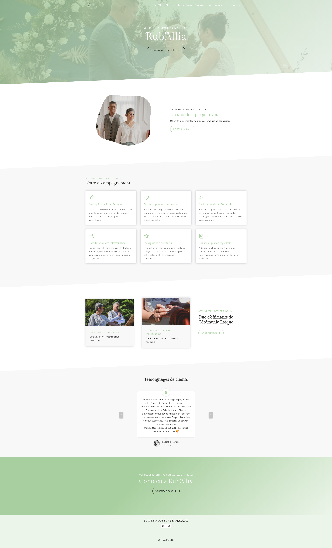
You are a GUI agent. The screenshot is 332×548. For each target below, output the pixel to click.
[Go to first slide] (211, 415)
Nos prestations (175, 5)
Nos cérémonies (195, 5)
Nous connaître (216, 5)
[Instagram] (168, 526)
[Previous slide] (121, 415)
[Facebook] (163, 526)
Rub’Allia (158, 5)
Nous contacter (236, 5)
